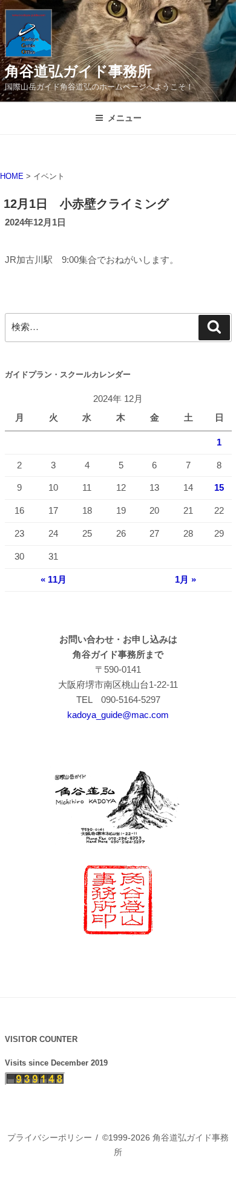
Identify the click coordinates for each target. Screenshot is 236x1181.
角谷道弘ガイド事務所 (78, 71)
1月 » (185, 579)
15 (219, 487)
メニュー (125, 118)
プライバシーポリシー (49, 1137)
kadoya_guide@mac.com (118, 715)
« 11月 (54, 579)
